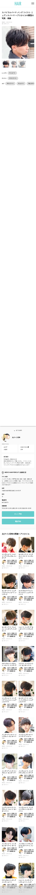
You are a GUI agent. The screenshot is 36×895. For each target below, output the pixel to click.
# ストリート (12, 78)
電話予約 (18, 523)
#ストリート (10, 83)
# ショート (12, 73)
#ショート (21, 83)
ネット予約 (18, 516)
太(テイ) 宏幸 (16, 439)
